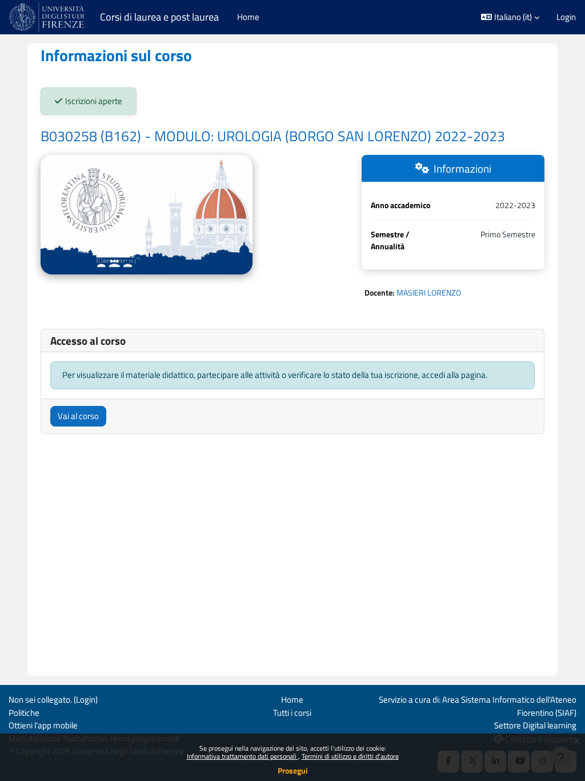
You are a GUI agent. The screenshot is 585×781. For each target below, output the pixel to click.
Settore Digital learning (535, 725)
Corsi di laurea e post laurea (159, 17)
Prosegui (293, 770)
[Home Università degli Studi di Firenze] (47, 17)
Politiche (24, 712)
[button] (510, 17)
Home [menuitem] (248, 16)
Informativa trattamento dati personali (242, 756)
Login (566, 17)
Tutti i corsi (292, 712)
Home (292, 699)
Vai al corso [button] (78, 416)
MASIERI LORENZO (428, 292)
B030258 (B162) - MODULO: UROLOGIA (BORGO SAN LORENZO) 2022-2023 (273, 136)
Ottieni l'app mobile (43, 725)
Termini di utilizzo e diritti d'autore (350, 756)
